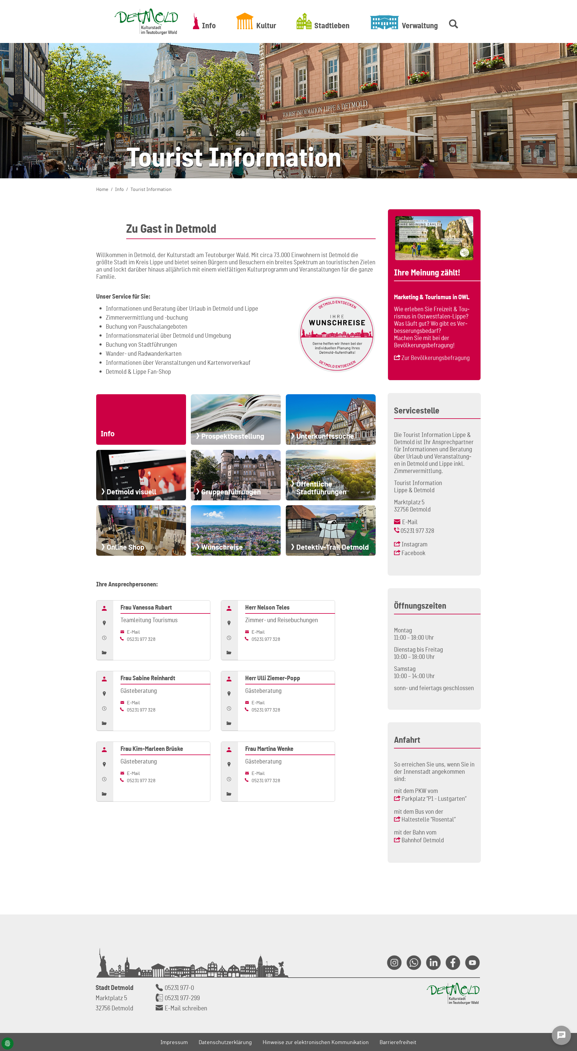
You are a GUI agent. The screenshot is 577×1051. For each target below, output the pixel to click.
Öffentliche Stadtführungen (321, 488)
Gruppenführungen (231, 492)
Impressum (174, 1042)
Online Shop (125, 547)
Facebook (413, 553)
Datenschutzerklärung (225, 1042)
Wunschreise (222, 547)
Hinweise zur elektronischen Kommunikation (316, 1042)
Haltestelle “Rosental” (428, 819)
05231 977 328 (140, 639)
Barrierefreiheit (398, 1042)
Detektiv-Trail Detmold (332, 547)
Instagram (414, 544)
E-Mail (133, 632)
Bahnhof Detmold (422, 840)
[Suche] (452, 21)
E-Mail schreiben (186, 1008)
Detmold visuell (131, 492)
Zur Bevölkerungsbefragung (435, 357)
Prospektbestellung (232, 436)
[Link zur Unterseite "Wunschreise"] (337, 334)
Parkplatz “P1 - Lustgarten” (433, 798)
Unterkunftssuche (325, 436)
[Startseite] (146, 21)
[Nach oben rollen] (565, 980)
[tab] (104, 608)
